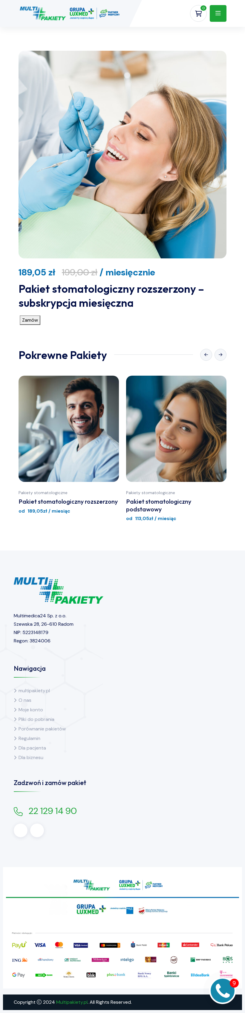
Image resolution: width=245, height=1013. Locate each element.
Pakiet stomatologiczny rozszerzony (68, 501)
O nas (25, 700)
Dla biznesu (31, 757)
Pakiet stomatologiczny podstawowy (158, 505)
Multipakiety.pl (72, 1002)
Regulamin (29, 738)
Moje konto (31, 710)
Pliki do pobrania (36, 719)
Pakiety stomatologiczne (43, 492)
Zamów (30, 320)
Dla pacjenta (32, 748)
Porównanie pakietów (42, 729)
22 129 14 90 (53, 811)
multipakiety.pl (34, 690)
